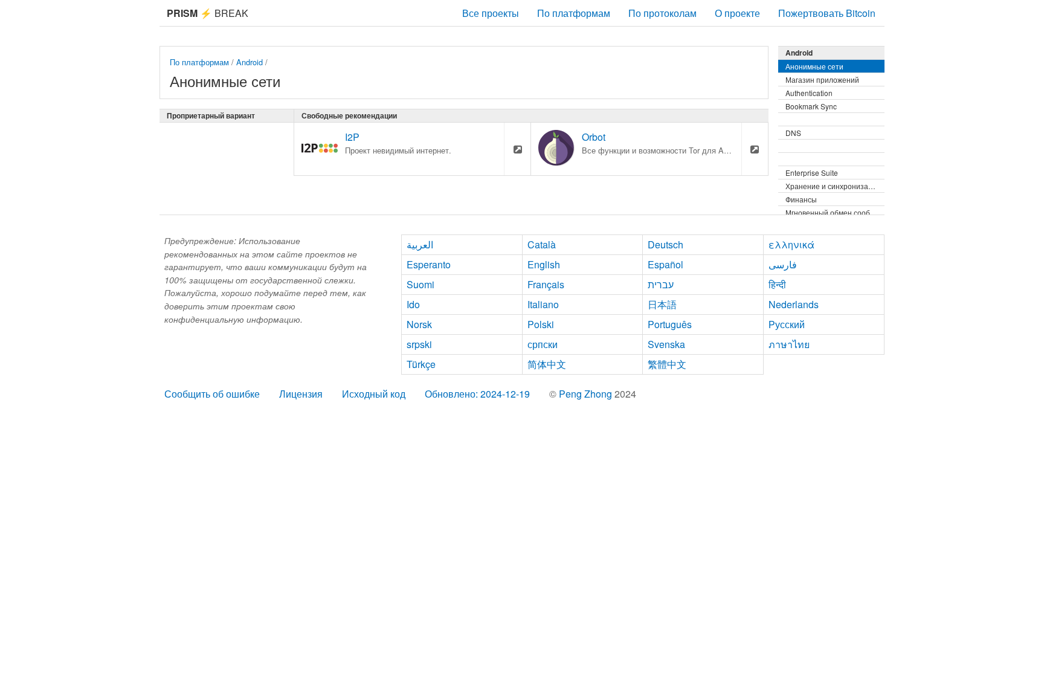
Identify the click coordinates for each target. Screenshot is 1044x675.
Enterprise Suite (811, 172)
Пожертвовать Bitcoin (826, 13)
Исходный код (373, 394)
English (543, 264)
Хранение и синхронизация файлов (834, 186)
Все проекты (490, 13)
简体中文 (546, 364)
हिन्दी (777, 284)
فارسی (782, 264)
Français (545, 284)
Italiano (543, 304)
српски (542, 344)
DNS (793, 133)
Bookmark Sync (811, 106)
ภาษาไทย (789, 344)
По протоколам (662, 13)
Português (670, 324)
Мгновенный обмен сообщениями (834, 212)
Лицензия (301, 394)
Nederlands (793, 304)
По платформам (573, 13)
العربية (420, 244)
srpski (419, 344)
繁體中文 (667, 364)
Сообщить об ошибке (212, 394)
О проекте (737, 13)
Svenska (666, 344)
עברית (661, 284)
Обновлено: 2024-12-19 (477, 394)
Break (207, 13)
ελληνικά (791, 244)
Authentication (809, 93)
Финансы (801, 199)
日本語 (662, 304)
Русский (786, 324)
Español (665, 264)
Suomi (420, 284)
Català (541, 244)
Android (249, 62)
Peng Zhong (586, 394)
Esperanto (429, 264)
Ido (413, 304)
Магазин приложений (822, 79)
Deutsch (665, 244)
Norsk (419, 324)
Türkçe (421, 364)
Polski (540, 324)
